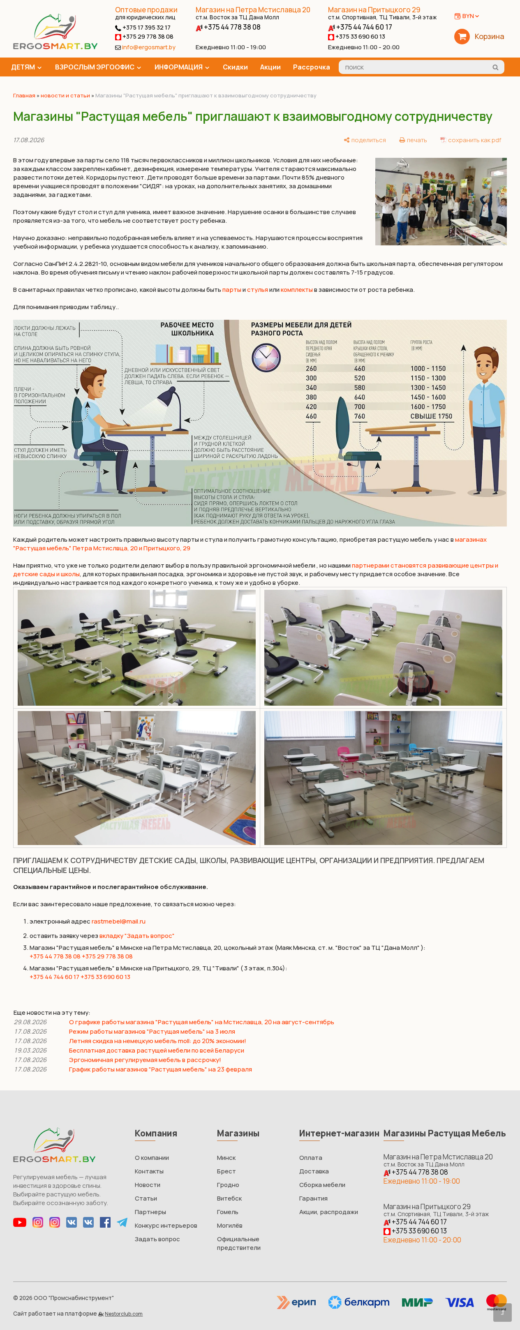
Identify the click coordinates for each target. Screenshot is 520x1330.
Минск (226, 1157)
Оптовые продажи (146, 9)
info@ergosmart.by (149, 47)
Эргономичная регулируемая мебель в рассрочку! (145, 1059)
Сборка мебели (322, 1184)
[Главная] (55, 47)
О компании (152, 1157)
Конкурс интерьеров (166, 1225)
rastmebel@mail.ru (119, 921)
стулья (257, 289)
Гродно (228, 1184)
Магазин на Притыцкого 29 (382, 13)
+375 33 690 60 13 (359, 36)
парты (231, 289)
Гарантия (313, 1198)
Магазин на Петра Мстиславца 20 (253, 13)
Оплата (310, 1157)
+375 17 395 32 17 (146, 27)
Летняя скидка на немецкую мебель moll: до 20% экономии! (157, 1041)
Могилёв (230, 1225)
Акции (270, 67)
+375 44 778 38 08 (232, 27)
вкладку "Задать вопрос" (137, 935)
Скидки (235, 67)
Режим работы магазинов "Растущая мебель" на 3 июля (152, 1031)
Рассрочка (311, 67)
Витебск (229, 1198)
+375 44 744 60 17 (363, 27)
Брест (226, 1171)
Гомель (227, 1212)
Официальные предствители (239, 1243)
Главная (24, 95)
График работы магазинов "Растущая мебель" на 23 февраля (160, 1069)
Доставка (314, 1171)
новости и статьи (65, 95)
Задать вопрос (157, 1239)
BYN (468, 16)
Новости (147, 1184)
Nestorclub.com (124, 1313)
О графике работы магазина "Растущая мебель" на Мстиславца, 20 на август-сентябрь (201, 1022)
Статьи (146, 1198)
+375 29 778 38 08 (147, 36)
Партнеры (150, 1212)
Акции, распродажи (328, 1212)
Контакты (149, 1171)
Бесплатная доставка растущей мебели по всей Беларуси (156, 1050)
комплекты (297, 289)
